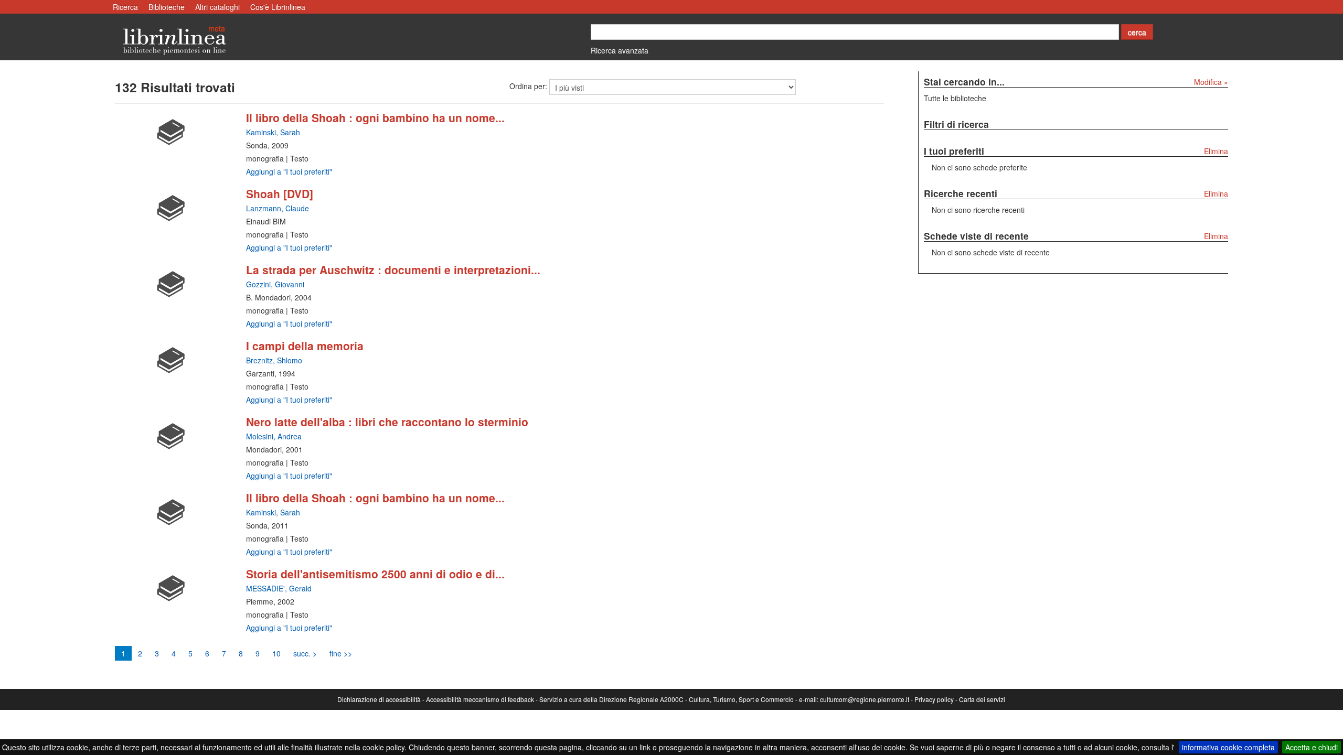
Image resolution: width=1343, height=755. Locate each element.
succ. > (305, 653)
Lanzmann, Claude (277, 208)
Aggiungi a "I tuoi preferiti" (289, 171)
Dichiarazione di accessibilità (379, 699)
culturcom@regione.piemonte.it (864, 699)
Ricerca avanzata (619, 50)
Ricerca (125, 7)
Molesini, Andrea (274, 436)
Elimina (1216, 151)
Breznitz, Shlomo (274, 360)
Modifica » (1211, 82)
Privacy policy (934, 699)
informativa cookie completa (1228, 747)
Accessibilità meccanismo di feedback (480, 699)
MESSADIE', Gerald (279, 588)
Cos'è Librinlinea (277, 7)
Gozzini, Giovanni (275, 284)
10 (276, 653)
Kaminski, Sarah (273, 132)
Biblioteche (166, 7)
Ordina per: (528, 86)
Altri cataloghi (217, 7)
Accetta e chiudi (1311, 747)
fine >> (340, 653)
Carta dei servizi (982, 699)
